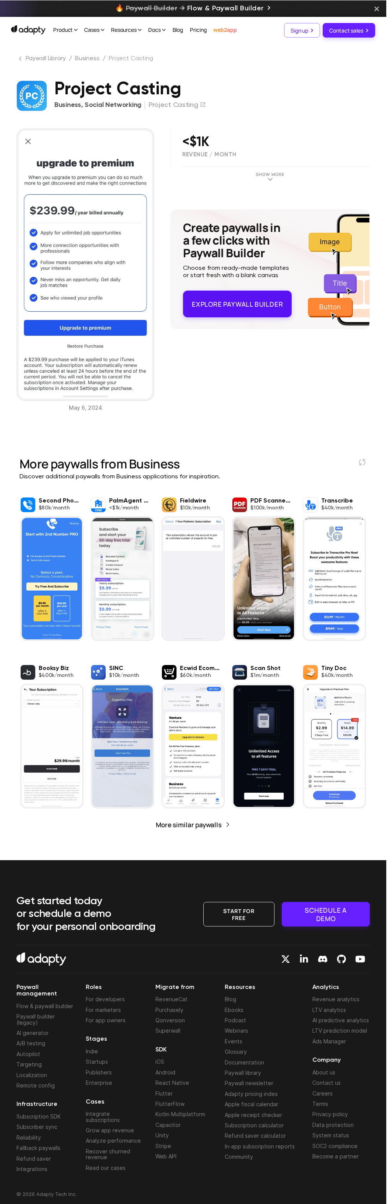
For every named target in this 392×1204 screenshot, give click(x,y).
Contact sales (346, 30)
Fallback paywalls (38, 1148)
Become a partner (335, 1156)
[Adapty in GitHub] (341, 959)
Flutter (164, 1093)
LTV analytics (329, 1010)
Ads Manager (329, 1041)
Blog (178, 29)
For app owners (106, 1020)
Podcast (235, 1020)
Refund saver (33, 1158)
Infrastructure (36, 1104)
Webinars (236, 1030)
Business (87, 59)
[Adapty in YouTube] (360, 959)
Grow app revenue (110, 1130)
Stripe (163, 1146)
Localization (31, 1075)
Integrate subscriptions (103, 1116)
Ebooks (234, 1010)
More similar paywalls (189, 824)
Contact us (326, 1082)
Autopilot (28, 1054)
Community (239, 1156)
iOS (159, 1061)
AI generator (32, 1033)
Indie (92, 1051)
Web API (165, 1156)
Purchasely (169, 1010)
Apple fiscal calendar (251, 1104)
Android (165, 1072)
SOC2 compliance (335, 1146)
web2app (225, 29)
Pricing (198, 29)
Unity (162, 1135)
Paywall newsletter (249, 1083)
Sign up (299, 30)
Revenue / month (209, 155)
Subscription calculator (254, 1125)
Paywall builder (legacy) (35, 1019)
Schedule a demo (326, 914)
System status (330, 1135)
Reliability (28, 1137)
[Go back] (21, 60)
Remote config (35, 1085)
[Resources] (139, 30)
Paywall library (243, 1072)
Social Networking (113, 105)
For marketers (103, 1010)
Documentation (244, 1062)
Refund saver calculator (255, 1135)
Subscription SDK (38, 1116)
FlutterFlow (170, 1104)
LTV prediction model (339, 1030)
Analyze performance (113, 1140)
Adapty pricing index (251, 1094)
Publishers (99, 1072)
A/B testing (30, 1043)
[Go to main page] (28, 30)
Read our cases (106, 1168)
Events (233, 1041)
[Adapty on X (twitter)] (285, 959)
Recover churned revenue (108, 1154)
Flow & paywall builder (44, 1006)
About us (323, 1072)
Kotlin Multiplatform (180, 1114)
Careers (322, 1093)
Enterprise (99, 1082)
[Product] (76, 30)
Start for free (239, 914)
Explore (237, 300)
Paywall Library (46, 59)
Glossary (236, 1051)
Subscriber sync (36, 1127)
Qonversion (170, 1020)
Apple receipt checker (253, 1115)
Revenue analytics (335, 999)
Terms (320, 1104)
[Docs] (164, 30)
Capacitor (168, 1125)
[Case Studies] (102, 30)
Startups (97, 1061)
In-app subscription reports (260, 1146)
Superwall (167, 1030)
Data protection (333, 1125)
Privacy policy (330, 1114)
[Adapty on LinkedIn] (304, 959)
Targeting (29, 1064)
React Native (172, 1082)
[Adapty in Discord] (322, 959)
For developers (105, 999)
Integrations (31, 1169)
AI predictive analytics (340, 1020)
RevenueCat (171, 999)
